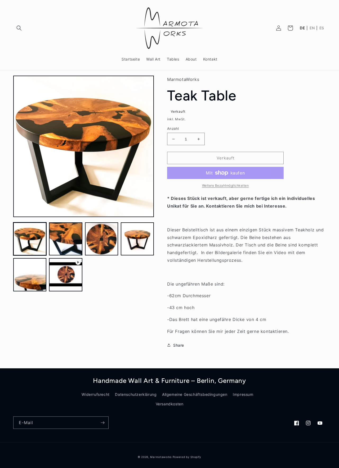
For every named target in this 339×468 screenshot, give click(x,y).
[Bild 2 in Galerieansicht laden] (65, 238)
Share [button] (178, 345)
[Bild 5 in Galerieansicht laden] (29, 274)
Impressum (243, 394)
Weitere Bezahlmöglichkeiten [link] (225, 185)
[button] (19, 28)
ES (321, 28)
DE (302, 28)
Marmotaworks (160, 456)
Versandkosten (170, 404)
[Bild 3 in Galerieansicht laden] (101, 238)
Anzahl (173, 128)
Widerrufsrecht (95, 394)
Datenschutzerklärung (136, 394)
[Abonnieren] (102, 422)
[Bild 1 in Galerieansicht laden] (29, 238)
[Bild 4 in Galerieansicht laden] (137, 238)
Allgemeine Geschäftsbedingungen (195, 394)
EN (312, 28)
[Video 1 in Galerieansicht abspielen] (65, 274)
